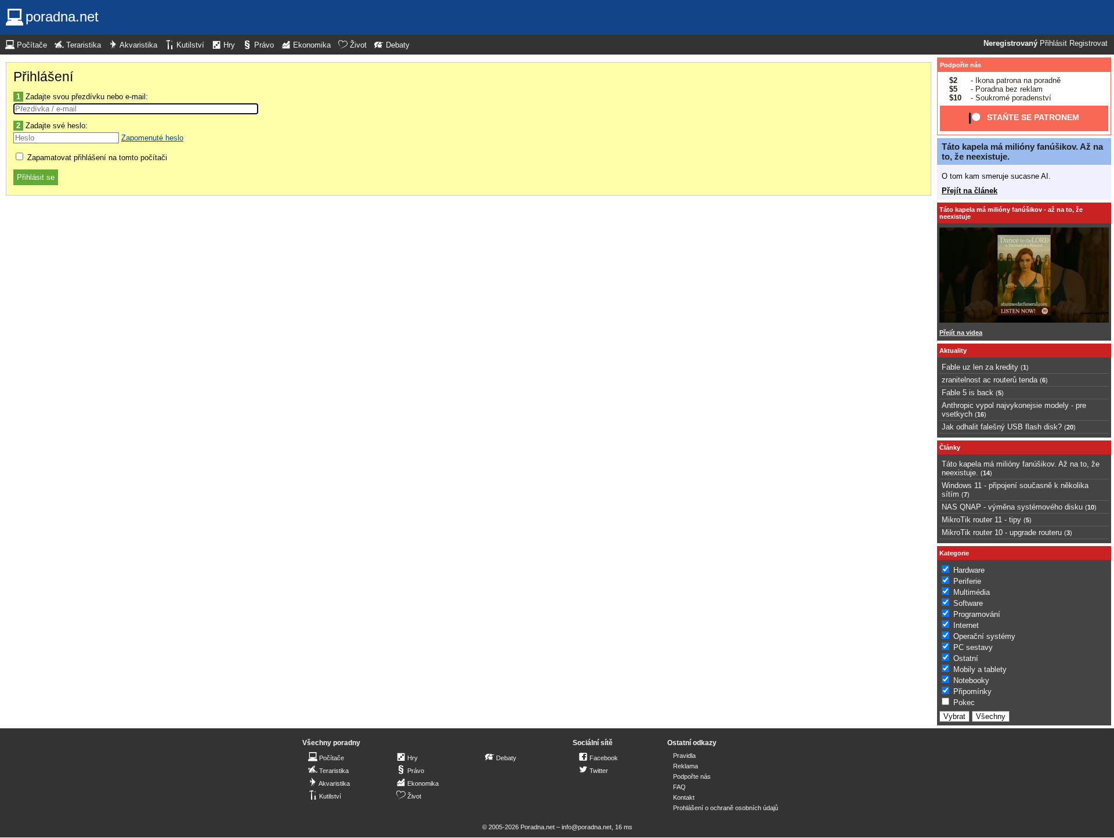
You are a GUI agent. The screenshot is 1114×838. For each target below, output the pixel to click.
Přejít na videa (960, 332)
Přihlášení (43, 76)
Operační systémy (984, 636)
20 (1069, 427)
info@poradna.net (587, 826)
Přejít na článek (969, 190)
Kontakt (684, 797)
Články (949, 447)
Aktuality (953, 350)
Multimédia (971, 592)
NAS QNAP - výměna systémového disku (1012, 507)
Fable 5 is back (967, 392)
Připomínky (972, 691)
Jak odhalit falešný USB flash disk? (1002, 426)
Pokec (964, 702)
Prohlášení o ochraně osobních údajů (725, 807)
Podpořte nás (960, 65)
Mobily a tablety (980, 669)
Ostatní (965, 658)
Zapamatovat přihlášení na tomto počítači (96, 157)
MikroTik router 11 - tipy (981, 519)
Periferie (967, 581)
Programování (976, 614)
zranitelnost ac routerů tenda (989, 379)
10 (1090, 507)
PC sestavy (973, 647)
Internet (966, 625)
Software (968, 603)
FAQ (679, 786)
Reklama (685, 766)
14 (986, 472)
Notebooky (971, 680)
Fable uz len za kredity (980, 367)
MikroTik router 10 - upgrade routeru (1002, 532)
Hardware (969, 570)
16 (980, 414)
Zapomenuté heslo (152, 137)
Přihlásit (1053, 43)
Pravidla (684, 755)
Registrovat (1088, 43)
